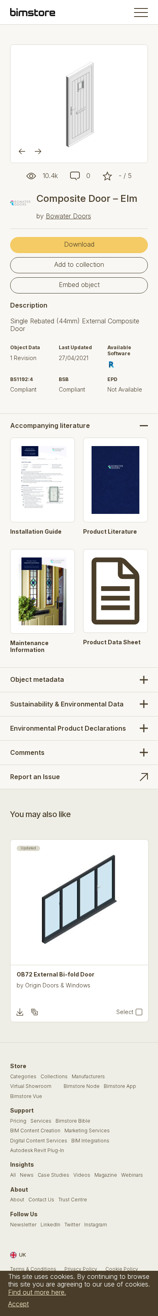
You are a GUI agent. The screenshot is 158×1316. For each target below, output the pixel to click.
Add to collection (79, 264)
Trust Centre (72, 1200)
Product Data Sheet (112, 642)
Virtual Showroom (30, 1086)
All (13, 1175)
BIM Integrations (90, 1141)
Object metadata (37, 679)
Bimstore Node (82, 1086)
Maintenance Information (29, 646)
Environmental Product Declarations (68, 728)
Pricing (18, 1121)
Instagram (95, 1225)
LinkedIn (50, 1225)
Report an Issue (35, 777)
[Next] (38, 151)
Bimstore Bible (73, 1121)
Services (40, 1121)
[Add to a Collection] (34, 1012)
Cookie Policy (121, 1269)
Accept (18, 1304)
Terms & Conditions (33, 1269)
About (17, 1200)
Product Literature (110, 531)
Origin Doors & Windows (57, 985)
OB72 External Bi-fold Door (55, 974)
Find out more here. (37, 1292)
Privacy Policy (80, 1269)
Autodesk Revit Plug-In (37, 1150)
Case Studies (53, 1175)
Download (79, 244)
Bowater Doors (68, 216)
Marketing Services (87, 1131)
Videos (81, 1175)
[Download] (20, 1012)
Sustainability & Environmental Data (67, 704)
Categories (23, 1076)
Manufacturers (88, 1076)
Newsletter (23, 1225)
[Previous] (22, 151)
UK (22, 1255)
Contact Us (41, 1200)
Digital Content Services (38, 1141)
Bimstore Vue (26, 1096)
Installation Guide (36, 531)
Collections (54, 1076)
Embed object (79, 285)
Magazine (105, 1175)
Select (124, 1012)
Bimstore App (120, 1086)
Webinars (132, 1175)
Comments (27, 752)
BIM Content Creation (35, 1131)
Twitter (72, 1225)
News (27, 1175)
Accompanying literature (50, 426)
